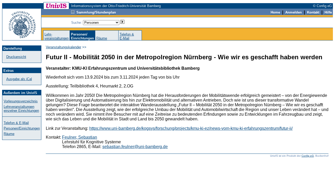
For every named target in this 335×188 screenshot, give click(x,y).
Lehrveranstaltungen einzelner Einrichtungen (21, 109)
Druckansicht (16, 57)
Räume (101, 38)
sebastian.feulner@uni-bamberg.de (135, 146)
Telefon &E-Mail (127, 36)
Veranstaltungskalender (63, 47)
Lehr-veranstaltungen (56, 36)
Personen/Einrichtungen (22, 128)
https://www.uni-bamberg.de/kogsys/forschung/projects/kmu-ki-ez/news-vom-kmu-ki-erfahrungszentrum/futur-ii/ (191, 128)
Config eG (308, 155)
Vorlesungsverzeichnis (21, 101)
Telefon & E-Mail (16, 123)
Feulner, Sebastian (79, 137)
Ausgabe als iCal (19, 79)
